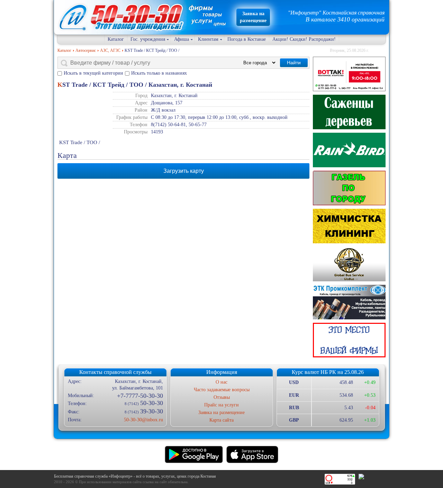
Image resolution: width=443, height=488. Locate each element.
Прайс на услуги (221, 404)
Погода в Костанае (246, 39)
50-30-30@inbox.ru (143, 419)
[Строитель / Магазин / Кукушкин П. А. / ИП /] (349, 150)
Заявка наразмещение (253, 17)
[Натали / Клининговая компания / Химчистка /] (349, 226)
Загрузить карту (183, 171)
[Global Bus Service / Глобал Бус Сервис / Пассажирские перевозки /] (349, 264)
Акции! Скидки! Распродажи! (304, 39)
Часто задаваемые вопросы (222, 389)
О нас (221, 382)
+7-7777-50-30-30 (140, 396)
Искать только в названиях (159, 73)
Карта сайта (221, 420)
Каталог (116, 39)
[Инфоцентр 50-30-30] (349, 340)
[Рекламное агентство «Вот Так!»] (349, 74)
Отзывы (222, 397)
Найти (294, 62)
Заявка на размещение (221, 412)
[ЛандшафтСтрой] (349, 112)
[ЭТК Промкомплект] (349, 302)
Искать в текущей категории (93, 73)
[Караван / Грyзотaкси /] (349, 188)
